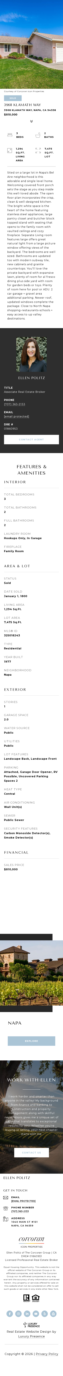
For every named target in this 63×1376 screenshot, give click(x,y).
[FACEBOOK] (9, 1314)
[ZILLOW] (53, 1314)
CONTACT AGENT (31, 439)
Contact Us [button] (31, 1152)
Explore (31, 1041)
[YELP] (44, 1314)
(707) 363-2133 (14, 404)
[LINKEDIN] (27, 1314)
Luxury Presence (31, 1336)
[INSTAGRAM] (18, 1314)
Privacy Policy (47, 1354)
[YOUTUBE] (36, 1314)
